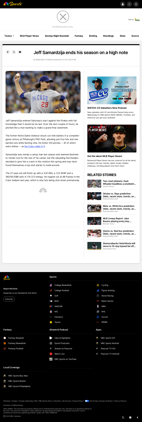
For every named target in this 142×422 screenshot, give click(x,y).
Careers (14, 401)
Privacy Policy (78, 401)
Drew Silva (40, 60)
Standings (108, 35)
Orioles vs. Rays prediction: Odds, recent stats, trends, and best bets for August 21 (119, 195)
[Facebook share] (8, 52)
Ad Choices (66, 401)
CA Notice (109, 401)
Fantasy (79, 35)
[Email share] (20, 52)
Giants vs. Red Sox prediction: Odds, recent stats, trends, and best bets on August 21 (119, 232)
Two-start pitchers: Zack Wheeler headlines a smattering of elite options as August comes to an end (119, 182)
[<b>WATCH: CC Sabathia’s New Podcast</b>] (111, 90)
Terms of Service (120, 401)
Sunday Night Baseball (57, 35)
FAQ (35, 401)
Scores (135, 35)
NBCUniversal (18, 405)
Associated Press (109, 249)
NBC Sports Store (45, 401)
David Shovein (108, 186)
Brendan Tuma (108, 224)
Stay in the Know (10, 289)
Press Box (57, 401)
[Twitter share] (14, 52)
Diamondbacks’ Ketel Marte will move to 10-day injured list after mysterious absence (119, 245)
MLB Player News (29, 35)
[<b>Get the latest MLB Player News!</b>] (111, 138)
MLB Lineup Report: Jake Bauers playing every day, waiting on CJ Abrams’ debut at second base (119, 220)
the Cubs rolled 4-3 (34, 146)
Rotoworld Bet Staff (110, 199)
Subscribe (9, 299)
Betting (93, 35)
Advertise (6, 401)
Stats (122, 35)
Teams (8, 35)
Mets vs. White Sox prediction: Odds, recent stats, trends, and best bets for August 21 (119, 207)
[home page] (12, 4)
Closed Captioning (26, 401)
